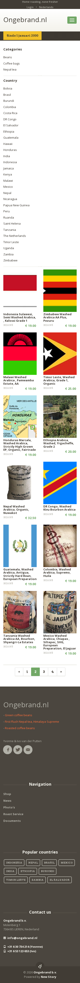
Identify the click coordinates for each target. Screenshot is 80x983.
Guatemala (10, 138)
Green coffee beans (18, 715)
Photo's (9, 807)
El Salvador (10, 125)
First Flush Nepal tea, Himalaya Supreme (32, 722)
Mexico (8, 187)
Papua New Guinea (16, 205)
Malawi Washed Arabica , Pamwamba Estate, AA (18, 380)
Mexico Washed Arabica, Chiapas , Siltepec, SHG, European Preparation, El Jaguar (59, 642)
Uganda (8, 248)
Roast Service (13, 814)
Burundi (8, 101)
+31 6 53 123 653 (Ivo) (21, 951)
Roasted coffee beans (20, 728)
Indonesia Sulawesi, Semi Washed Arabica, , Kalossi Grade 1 (19, 317)
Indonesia (10, 162)
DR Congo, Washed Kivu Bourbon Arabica (59, 507)
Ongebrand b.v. (15, 920)
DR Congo (9, 119)
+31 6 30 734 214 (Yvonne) (25, 947)
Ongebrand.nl (25, 19)
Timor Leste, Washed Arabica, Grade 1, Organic (59, 380)
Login (30, 7)
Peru (6, 211)
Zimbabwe (10, 260)
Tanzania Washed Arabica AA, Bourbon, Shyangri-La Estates (19, 639)
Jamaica (8, 168)
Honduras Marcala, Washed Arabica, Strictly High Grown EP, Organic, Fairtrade (19, 445)
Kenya (7, 174)
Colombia (9, 107)
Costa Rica (10, 113)
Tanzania (9, 230)
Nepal (7, 193)
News (7, 801)
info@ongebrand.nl (22, 938)
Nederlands (46, 7)
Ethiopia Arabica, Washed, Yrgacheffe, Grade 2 (58, 443)
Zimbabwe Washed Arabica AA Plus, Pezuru (57, 317)
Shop (7, 794)
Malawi (8, 181)
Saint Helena (12, 223)
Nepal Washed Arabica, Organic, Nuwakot (16, 509)
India (6, 156)
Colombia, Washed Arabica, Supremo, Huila (57, 572)
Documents (12, 821)
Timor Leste (11, 242)
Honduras (10, 150)
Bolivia (7, 88)
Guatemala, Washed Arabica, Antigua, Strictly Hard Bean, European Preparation (20, 574)
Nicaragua (10, 199)
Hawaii (7, 144)
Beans (7, 57)
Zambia (8, 254)
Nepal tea (9, 69)
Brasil (7, 95)
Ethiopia (8, 131)
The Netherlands (14, 236)
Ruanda (8, 217)
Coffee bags (11, 63)
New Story (48, 977)
